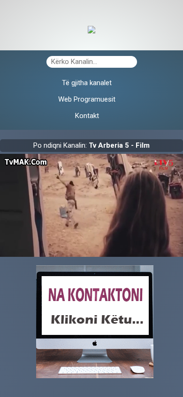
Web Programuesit (86, 99)
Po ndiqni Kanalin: (91, 145)
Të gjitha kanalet (87, 83)
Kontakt (87, 115)
